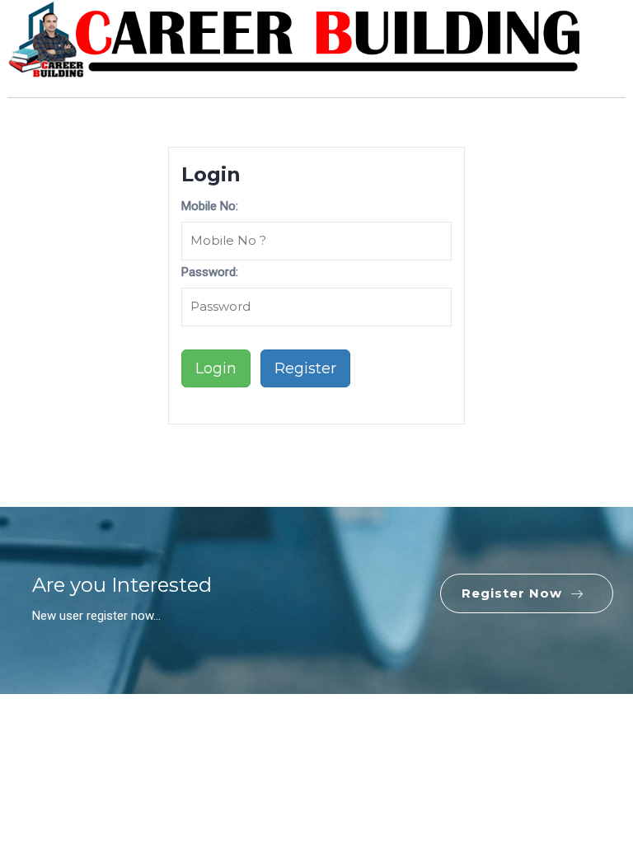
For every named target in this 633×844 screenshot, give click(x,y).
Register (305, 368)
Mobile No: (209, 206)
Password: (209, 272)
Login (216, 368)
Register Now (512, 593)
